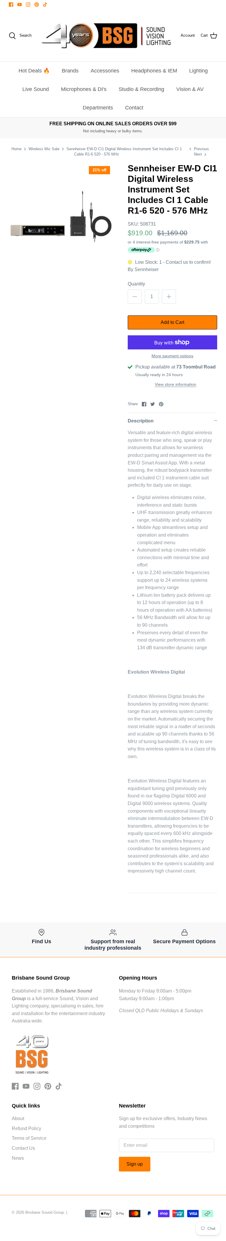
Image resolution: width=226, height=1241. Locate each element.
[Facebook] (11, 4)
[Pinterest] (36, 4)
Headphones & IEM (154, 71)
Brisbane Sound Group (44, 1212)
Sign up (135, 1163)
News (18, 1158)
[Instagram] (28, 4)
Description (141, 420)
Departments (98, 108)
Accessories (105, 71)
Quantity (136, 283)
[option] (61, 215)
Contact (134, 108)
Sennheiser (146, 269)
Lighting (198, 71)
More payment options (172, 356)
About (18, 1118)
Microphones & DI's (84, 89)
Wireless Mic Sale (44, 149)
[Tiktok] (45, 4)
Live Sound (35, 89)
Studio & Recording (141, 89)
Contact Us (23, 1148)
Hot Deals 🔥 (34, 71)
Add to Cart (172, 322)
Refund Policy (26, 1128)
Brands (70, 71)
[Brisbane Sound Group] (106, 35)
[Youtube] (19, 4)
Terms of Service (29, 1138)
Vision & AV (190, 89)
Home (16, 149)
